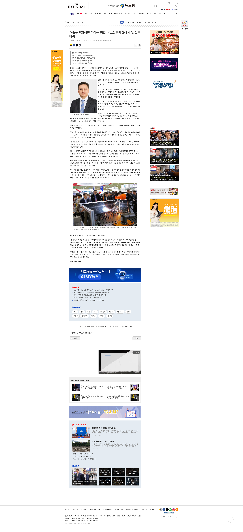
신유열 (101, 316)
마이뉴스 (175, 10)
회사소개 (67, 509)
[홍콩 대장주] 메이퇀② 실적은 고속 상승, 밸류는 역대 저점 (118, 397)
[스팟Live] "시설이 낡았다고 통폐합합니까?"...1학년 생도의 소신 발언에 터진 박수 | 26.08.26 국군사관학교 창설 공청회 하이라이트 (164, 143)
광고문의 (152, 509)
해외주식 (165, 10)
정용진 (76, 316)
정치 (91, 13)
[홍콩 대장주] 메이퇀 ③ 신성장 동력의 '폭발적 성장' (92, 397)
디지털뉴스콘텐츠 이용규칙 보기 (81, 333)
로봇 (88, 312)
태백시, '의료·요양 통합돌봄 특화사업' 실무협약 (139, 22)
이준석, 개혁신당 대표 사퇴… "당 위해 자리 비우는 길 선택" (132, 481)
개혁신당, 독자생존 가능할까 (82, 456)
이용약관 (144, 509)
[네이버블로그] (170, 509)
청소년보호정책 (107, 509)
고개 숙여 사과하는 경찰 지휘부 (132, 472)
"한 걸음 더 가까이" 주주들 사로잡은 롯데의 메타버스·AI (91, 292)
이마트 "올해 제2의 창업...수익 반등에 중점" (87, 298)
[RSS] (176, 509)
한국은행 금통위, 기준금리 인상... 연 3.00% (105, 472)
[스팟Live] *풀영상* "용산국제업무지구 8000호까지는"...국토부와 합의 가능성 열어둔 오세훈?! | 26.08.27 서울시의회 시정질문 (164, 160)
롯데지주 (85, 316)
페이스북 (74, 45)
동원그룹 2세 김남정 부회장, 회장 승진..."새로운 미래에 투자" (93, 290)
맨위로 (136, 338)
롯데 (75, 312)
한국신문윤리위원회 (169, 513)
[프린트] (139, 45)
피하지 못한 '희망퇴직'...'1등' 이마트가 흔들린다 (88, 300)
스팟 (153, 128)
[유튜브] (160, 509)
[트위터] (167, 509)
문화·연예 (162, 13)
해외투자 (127, 13)
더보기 (176, 22)
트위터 (77, 45)
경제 (105, 13)
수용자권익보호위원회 (132, 509)
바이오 (111, 312)
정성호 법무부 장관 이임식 (118, 472)
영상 (78, 13)
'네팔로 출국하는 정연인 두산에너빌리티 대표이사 (84, 482)
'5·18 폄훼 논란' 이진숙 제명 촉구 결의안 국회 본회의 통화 (118, 481)
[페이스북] (164, 509)
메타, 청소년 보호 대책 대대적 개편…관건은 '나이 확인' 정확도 (118, 387)
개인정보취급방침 (95, 509)
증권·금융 (141, 13)
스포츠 (169, 13)
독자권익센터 (119, 509)
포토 (85, 13)
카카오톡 (71, 45)
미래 (95, 312)
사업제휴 (83, 509)
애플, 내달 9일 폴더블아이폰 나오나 (84, 459)
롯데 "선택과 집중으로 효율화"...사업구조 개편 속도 (90, 295)
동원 (128, 312)
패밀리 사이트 (167, 516)
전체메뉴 (66, 13)
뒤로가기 (75, 338)
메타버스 (120, 312)
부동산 (149, 13)
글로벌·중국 (118, 13)
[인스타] (173, 509)
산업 (134, 13)
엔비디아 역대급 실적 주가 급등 (83, 454)
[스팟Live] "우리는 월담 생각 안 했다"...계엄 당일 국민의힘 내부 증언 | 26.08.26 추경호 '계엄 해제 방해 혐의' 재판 (164, 178)
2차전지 (102, 312)
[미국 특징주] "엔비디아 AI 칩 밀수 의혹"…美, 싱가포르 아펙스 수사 (92, 387)
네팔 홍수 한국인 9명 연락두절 (103, 441)
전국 (154, 13)
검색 (176, 6)
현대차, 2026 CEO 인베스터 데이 (105, 481)
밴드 (80, 45)
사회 (110, 13)
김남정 (109, 316)
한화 (81, 312)
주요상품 (75, 509)
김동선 (93, 316)
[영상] (164, 138)
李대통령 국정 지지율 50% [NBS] (104, 428)
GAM (175, 13)
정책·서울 (98, 13)
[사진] (81, 432)
